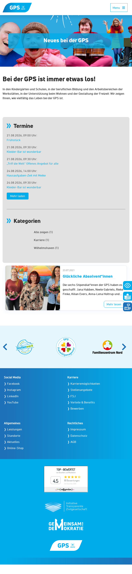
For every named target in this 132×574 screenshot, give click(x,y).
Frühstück (13, 140)
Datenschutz (78, 435)
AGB (73, 442)
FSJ (73, 396)
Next (125, 347)
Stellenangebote (81, 390)
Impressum (78, 429)
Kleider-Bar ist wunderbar (24, 151)
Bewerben (77, 408)
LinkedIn (13, 396)
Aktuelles (13, 442)
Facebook (13, 383)
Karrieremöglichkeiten (85, 383)
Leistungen (14, 429)
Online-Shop (15, 448)
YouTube (12, 402)
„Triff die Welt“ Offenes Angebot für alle (32, 163)
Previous (6, 347)
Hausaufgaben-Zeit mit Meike (26, 175)
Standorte (13, 435)
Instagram (14, 390)
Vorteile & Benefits (82, 402)
